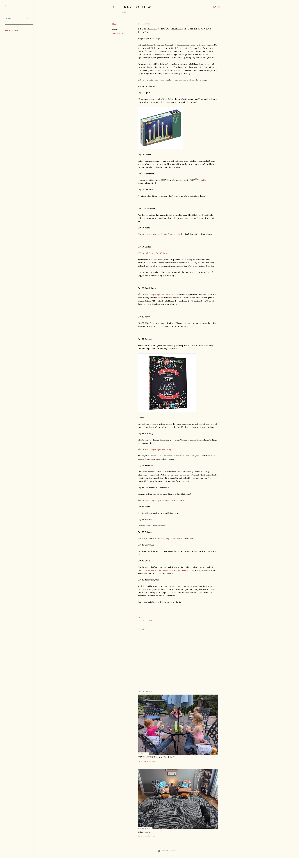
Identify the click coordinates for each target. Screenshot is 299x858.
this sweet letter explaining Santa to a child (162, 234)
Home (124, 13)
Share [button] (114, 24)
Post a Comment (149, 761)
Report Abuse (11, 30)
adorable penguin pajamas (168, 538)
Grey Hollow (136, 7)
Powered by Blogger (168, 851)
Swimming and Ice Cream (156, 757)
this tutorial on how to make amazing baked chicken (167, 570)
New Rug (144, 831)
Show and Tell (117, 33)
